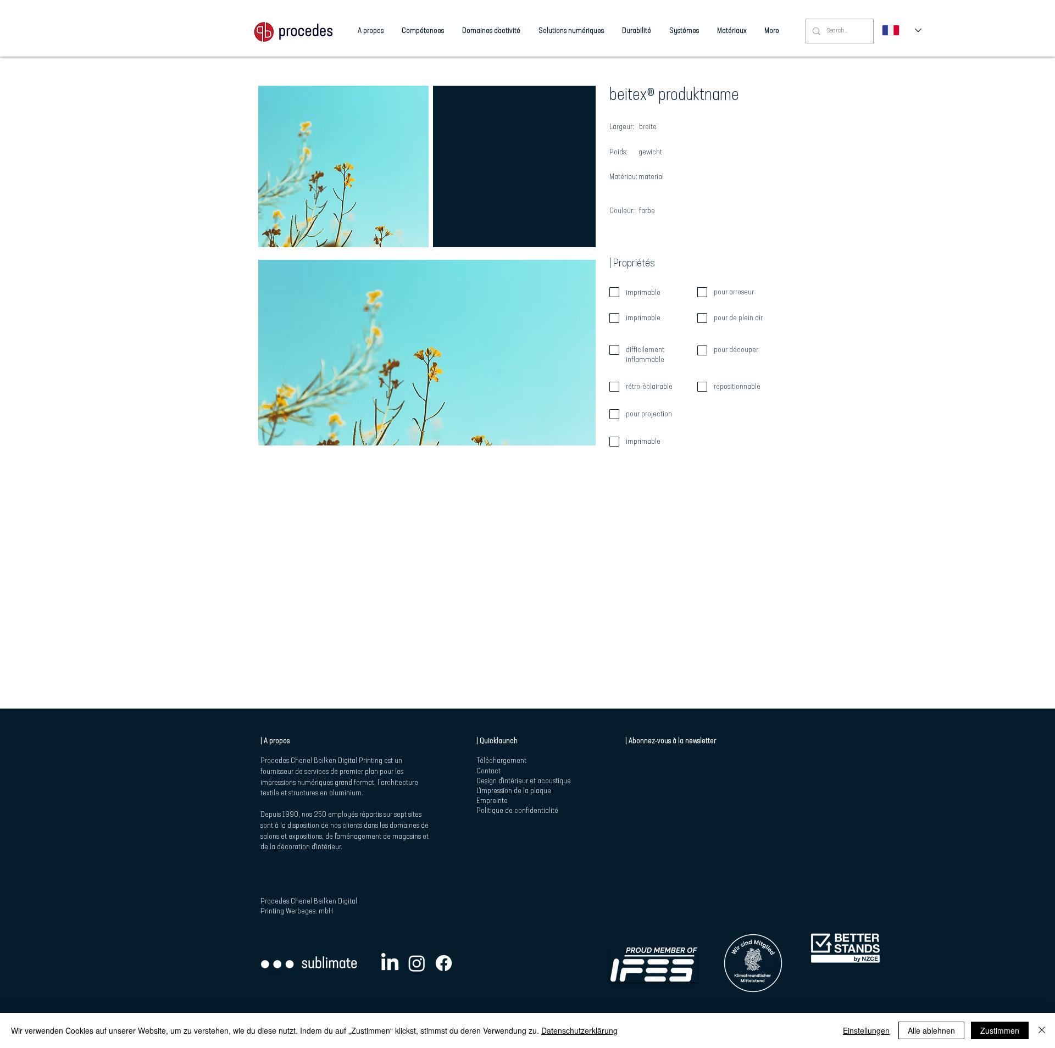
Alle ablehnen (931, 1030)
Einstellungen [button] (866, 1030)
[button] (343, 166)
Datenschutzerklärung (579, 1030)
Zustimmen (999, 1030)
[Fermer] (1041, 1030)
